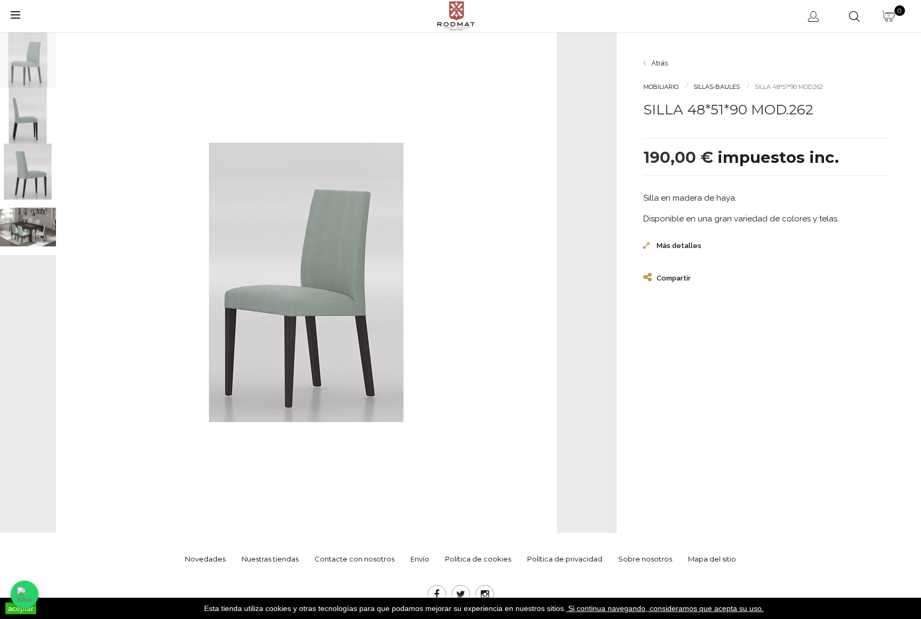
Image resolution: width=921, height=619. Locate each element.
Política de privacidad (564, 559)
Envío (419, 559)
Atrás (659, 63)
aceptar (21, 608)
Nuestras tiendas (269, 559)
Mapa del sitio (712, 559)
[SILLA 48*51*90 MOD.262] (32, 60)
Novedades (205, 559)
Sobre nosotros (645, 559)
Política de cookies (478, 559)
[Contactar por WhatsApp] (24, 594)
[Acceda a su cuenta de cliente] (815, 16)
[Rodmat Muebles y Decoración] (456, 15)
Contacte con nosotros (354, 559)
